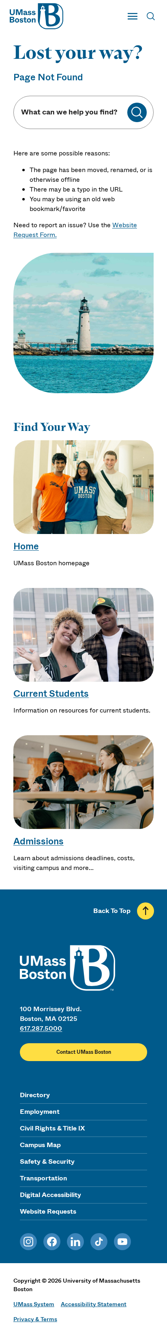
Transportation (43, 1178)
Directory (35, 1095)
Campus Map (40, 1145)
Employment (40, 1111)
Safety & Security (47, 1161)
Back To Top (112, 910)
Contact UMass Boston (83, 1052)
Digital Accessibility (50, 1194)
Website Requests (48, 1211)
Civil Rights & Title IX (52, 1128)
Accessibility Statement (93, 1304)
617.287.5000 (41, 1028)
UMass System (33, 1304)
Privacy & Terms (35, 1319)
